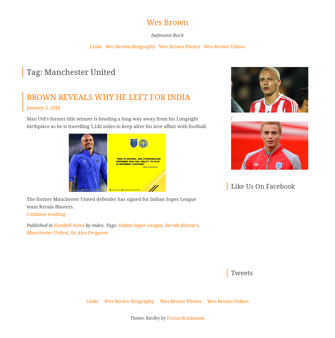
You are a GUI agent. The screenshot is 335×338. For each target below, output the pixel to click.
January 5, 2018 (43, 107)
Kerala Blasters (181, 225)
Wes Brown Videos (224, 46)
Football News (69, 225)
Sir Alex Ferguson (89, 232)
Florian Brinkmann (186, 318)
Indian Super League (140, 225)
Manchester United (47, 232)
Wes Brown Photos (179, 46)
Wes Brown (168, 22)
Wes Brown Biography (130, 46)
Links (96, 46)
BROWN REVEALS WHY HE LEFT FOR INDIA (108, 97)
